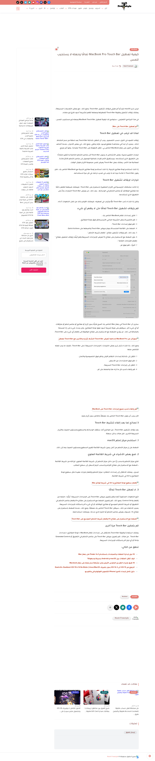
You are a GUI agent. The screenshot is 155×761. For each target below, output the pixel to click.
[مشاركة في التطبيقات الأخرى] (110, 607)
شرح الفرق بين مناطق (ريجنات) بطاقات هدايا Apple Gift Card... (97, 710)
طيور (80, 8)
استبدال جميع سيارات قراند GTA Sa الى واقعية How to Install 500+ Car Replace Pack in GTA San (26, 175)
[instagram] (37, 2)
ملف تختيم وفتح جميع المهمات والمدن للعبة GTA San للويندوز (27, 162)
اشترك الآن (34, 270)
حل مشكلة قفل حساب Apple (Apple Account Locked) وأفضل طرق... (126, 712)
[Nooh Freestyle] (124, 6)
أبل (106, 8)
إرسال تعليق (130, 732)
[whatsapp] (29, 2)
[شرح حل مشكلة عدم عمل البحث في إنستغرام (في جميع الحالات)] (42, 237)
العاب (61, 8)
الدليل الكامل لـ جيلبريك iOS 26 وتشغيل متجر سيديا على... (68, 710)
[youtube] (33, 2)
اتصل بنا (87, 2)
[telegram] (25, 2)
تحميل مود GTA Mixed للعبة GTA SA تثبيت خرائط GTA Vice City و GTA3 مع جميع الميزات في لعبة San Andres (26, 226)
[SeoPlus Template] (137, 756)
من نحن (94, 2)
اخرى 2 (31, 8)
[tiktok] (17, 2)
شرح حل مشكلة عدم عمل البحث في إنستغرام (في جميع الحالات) (26, 239)
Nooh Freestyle (128, 66)
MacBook (134, 49)
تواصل (52, 8)
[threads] (21, 2)
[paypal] (41, 2)
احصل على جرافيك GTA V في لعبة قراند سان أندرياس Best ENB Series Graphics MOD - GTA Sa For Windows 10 (26, 200)
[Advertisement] (77, 31)
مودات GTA (72, 8)
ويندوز (91, 8)
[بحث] (18, 8)
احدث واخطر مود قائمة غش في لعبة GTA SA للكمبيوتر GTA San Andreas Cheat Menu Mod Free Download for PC (26, 213)
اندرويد (97, 8)
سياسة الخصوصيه (76, 2)
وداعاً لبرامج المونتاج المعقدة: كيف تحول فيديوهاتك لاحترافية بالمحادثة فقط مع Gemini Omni (26, 124)
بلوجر (85, 8)
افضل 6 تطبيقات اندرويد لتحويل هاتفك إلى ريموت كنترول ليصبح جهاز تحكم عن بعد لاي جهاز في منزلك (26, 187)
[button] (129, 607)
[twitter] (45, 2)
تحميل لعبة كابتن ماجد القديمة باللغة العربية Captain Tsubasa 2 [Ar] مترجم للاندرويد (26, 149)
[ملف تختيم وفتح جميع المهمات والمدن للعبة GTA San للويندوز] (42, 160)
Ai (44, 8)
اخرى (40, 8)
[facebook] (49, 2)
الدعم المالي (103, 2)
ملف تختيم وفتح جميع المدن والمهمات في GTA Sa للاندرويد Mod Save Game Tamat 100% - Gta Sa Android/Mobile (26, 136)
